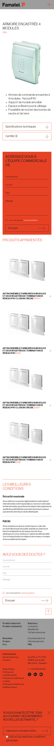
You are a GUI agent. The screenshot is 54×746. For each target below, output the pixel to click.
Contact (7, 660)
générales (34, 220)
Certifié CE (11, 136)
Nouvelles (8, 638)
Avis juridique (9, 669)
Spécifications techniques (20, 126)
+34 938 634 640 (38, 669)
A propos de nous (10, 657)
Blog (5, 645)
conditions (26, 220)
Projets (6, 641)
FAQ (30, 645)
